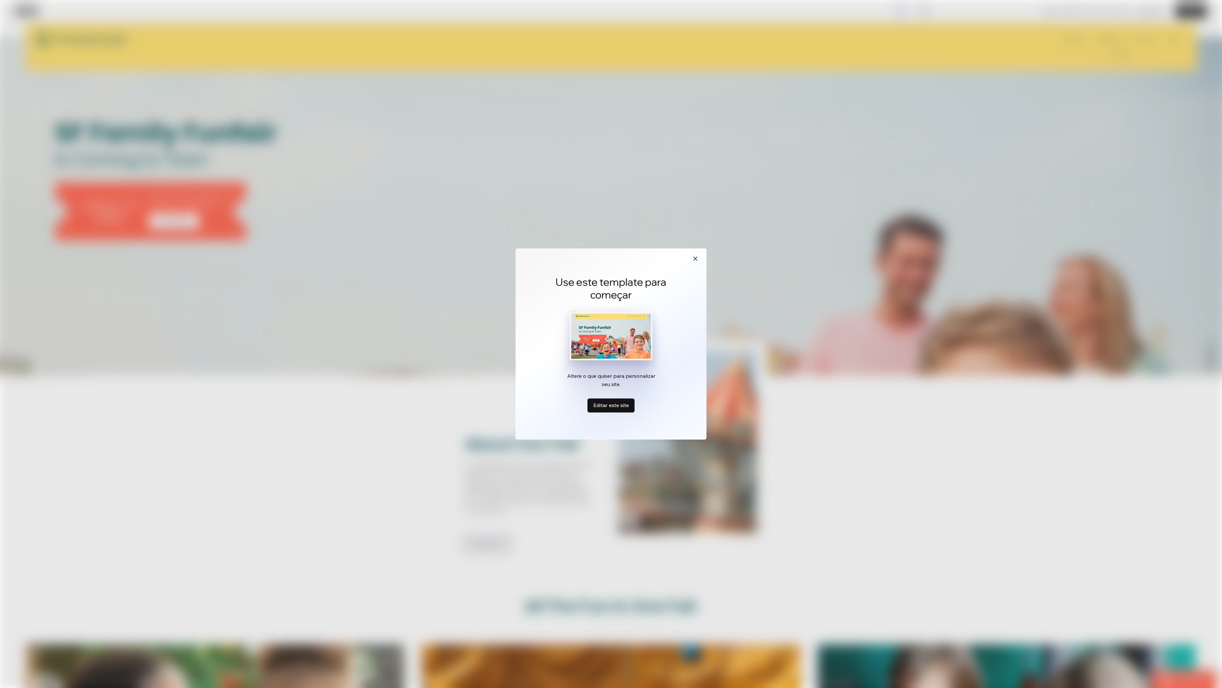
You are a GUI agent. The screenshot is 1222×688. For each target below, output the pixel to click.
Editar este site (611, 405)
